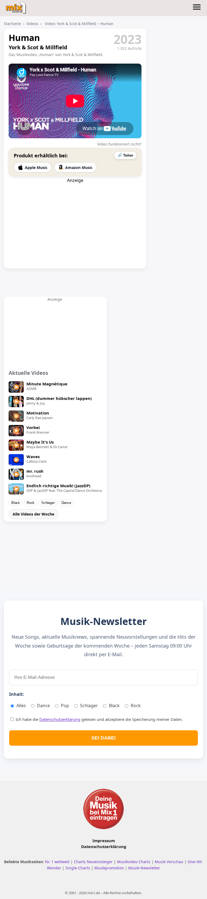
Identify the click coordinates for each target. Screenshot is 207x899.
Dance (66, 503)
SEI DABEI (103, 738)
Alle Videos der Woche (33, 514)
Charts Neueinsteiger (94, 861)
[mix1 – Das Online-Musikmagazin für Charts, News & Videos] (16, 6)
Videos (32, 23)
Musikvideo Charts (134, 861)
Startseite (12, 23)
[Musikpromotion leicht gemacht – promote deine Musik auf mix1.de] (103, 809)
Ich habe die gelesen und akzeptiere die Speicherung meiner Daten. (99, 719)
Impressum (103, 840)
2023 (127, 39)
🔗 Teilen (125, 155)
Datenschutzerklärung (59, 719)
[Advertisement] (75, 217)
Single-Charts (78, 867)
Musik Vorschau (169, 861)
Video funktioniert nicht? (119, 144)
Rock (30, 503)
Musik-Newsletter (144, 867)
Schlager (47, 503)
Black (15, 503)
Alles (21, 705)
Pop (65, 705)
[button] (197, 10)
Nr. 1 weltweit (58, 861)
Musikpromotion (109, 867)
